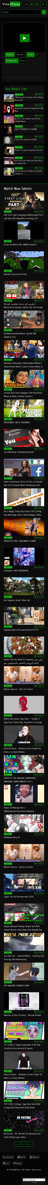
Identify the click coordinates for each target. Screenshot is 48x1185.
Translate (40, 1182)
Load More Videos (24, 1144)
